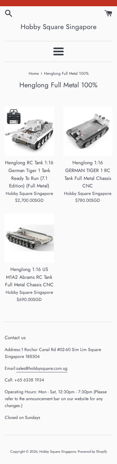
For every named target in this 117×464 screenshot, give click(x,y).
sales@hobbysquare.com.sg (41, 368)
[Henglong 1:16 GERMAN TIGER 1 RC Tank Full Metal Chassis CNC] (88, 131)
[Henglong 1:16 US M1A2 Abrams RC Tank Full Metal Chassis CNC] (29, 238)
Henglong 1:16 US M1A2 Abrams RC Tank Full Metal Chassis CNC (29, 277)
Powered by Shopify (92, 451)
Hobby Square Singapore (58, 27)
